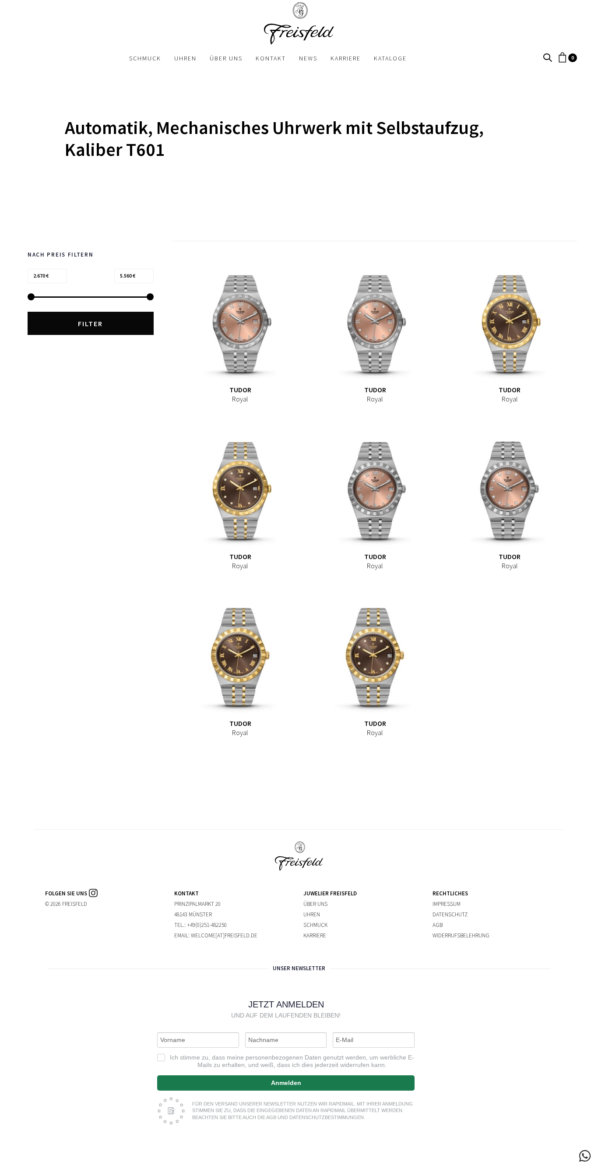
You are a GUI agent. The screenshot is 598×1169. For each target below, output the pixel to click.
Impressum (447, 904)
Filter (90, 323)
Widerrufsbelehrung (461, 935)
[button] (547, 58)
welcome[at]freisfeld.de (224, 935)
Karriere (314, 935)
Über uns (315, 904)
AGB (438, 925)
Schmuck (315, 925)
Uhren (311, 914)
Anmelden (286, 1082)
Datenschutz (450, 914)
